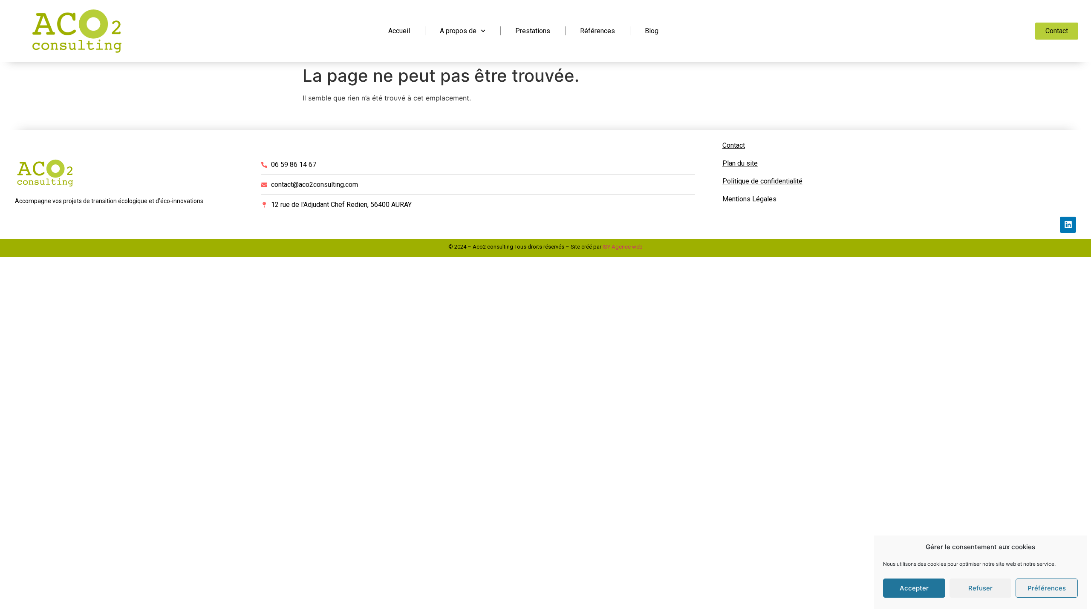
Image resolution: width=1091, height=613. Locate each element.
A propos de (458, 31)
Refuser (980, 588)
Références (597, 31)
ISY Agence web (623, 246)
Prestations (532, 31)
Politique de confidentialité (762, 181)
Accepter (914, 588)
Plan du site (740, 163)
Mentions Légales (749, 199)
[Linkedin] (1068, 225)
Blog (651, 31)
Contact (733, 145)
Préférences (1047, 588)
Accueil (399, 31)
